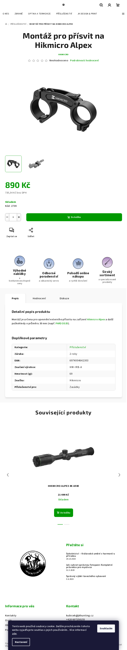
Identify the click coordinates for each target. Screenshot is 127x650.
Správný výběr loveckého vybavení (86, 576)
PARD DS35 (62, 323)
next (119, 475)
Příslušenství (78, 347)
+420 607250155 (75, 619)
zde (14, 633)
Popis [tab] (15, 298)
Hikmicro (63, 54)
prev (7, 475)
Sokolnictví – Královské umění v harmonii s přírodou (90, 554)
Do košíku (76, 217)
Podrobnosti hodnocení (84, 60)
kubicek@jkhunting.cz (79, 615)
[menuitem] (6, 14)
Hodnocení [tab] (39, 298)
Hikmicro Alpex (96, 319)
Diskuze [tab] (64, 298)
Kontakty (11, 615)
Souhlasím (106, 628)
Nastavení (21, 642)
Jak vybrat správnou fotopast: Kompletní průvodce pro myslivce (89, 566)
